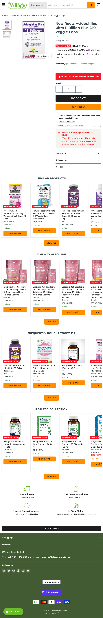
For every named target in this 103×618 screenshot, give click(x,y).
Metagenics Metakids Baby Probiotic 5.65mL (43, 442)
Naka (63, 221)
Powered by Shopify (51, 613)
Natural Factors (38, 219)
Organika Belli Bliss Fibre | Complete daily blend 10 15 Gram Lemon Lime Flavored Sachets (15, 291)
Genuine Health (38, 373)
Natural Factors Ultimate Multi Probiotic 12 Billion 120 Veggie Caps (44, 213)
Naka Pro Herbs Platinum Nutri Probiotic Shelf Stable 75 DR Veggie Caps (73, 215)
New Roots (63, 41)
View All (51, 243)
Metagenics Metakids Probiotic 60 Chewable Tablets (72, 444)
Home (5, 15)
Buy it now (78, 107)
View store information (67, 122)
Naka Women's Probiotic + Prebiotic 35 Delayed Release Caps (14, 368)
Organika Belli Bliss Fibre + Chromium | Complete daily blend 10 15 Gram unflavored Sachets (44, 291)
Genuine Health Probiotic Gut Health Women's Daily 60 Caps (44, 368)
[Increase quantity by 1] (79, 89)
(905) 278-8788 (21, 557)
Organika (6, 297)
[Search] (91, 5)
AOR (92, 219)
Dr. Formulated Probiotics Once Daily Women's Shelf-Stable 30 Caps (14, 215)
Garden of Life (8, 221)
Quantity (59, 83)
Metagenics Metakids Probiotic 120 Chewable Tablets (14, 444)
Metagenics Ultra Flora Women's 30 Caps (72, 366)
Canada (50, 582)
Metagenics (66, 371)
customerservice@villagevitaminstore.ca (53, 557)
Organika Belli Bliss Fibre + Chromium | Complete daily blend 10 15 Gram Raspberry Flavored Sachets (73, 292)
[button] (7, 24)
